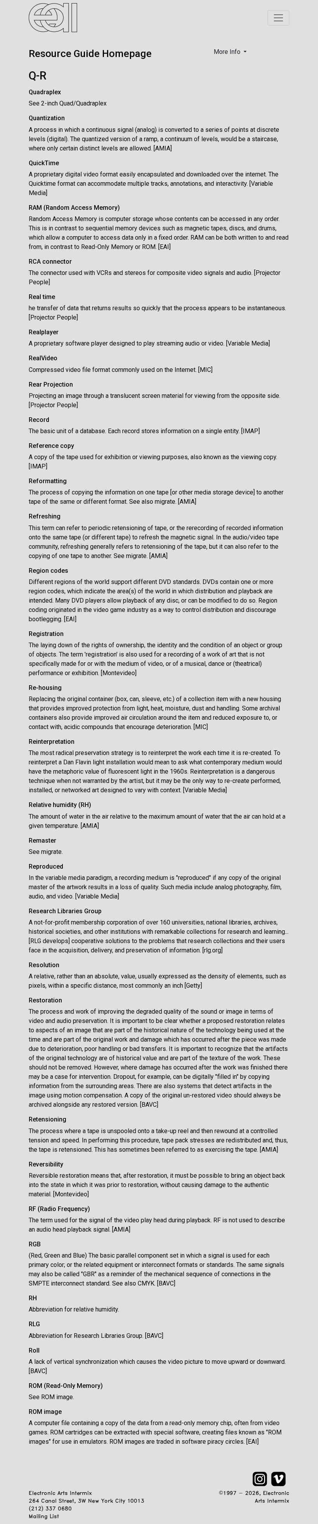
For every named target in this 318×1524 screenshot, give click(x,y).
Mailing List (44, 1516)
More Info (228, 51)
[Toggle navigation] (278, 18)
